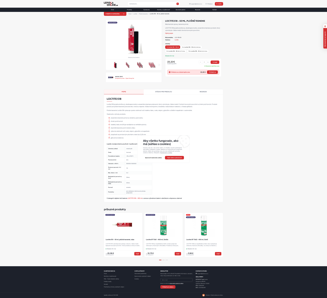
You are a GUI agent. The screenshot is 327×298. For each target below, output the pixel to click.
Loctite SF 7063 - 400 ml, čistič (197, 239)
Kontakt (214, 9)
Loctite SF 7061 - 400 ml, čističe (157, 239)
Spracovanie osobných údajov (142, 276)
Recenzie (197, 9)
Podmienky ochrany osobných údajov (114, 287)
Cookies (136, 279)
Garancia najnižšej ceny (212, 66)
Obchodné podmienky (140, 273)
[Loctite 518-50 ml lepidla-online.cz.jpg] (133, 39)
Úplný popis (169, 33)
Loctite (135, 14)
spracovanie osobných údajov (176, 283)
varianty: (167, 43)
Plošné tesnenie (143, 14)
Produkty (129, 9)
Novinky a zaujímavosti (163, 9)
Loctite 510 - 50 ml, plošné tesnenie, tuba (120, 239)
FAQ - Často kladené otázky (111, 279)
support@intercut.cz (202, 273)
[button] (159, 65)
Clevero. (208, 295)
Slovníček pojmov (180, 9)
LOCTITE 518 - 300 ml (135, 198)
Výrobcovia (146, 9)
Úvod (112, 9)
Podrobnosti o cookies (166, 152)
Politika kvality (107, 281)
